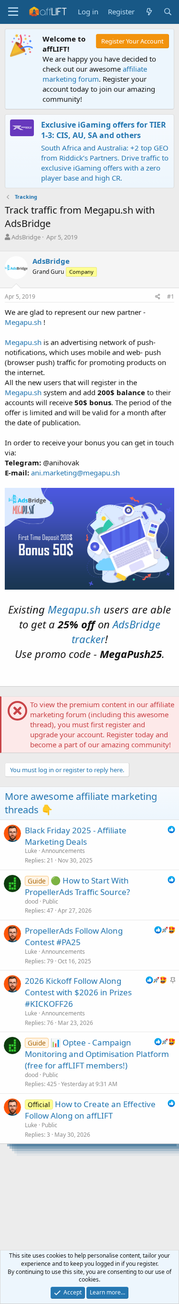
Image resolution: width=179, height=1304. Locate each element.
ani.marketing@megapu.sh (75, 472)
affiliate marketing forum (94, 74)
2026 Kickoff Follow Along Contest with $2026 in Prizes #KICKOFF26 (78, 992)
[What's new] (148, 12)
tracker (88, 639)
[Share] (158, 296)
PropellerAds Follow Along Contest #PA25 (74, 936)
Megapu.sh (23, 322)
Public (50, 901)
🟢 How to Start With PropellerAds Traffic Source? (77, 886)
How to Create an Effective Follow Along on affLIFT (90, 1110)
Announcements (63, 851)
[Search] (167, 12)
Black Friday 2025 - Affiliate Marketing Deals (75, 836)
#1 (170, 296)
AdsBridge (26, 237)
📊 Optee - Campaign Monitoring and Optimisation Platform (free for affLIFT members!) (97, 1054)
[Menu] (13, 12)
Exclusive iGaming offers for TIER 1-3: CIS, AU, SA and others (103, 129)
